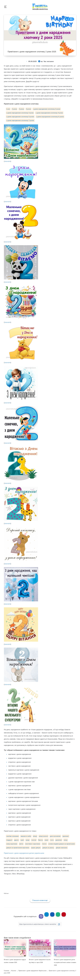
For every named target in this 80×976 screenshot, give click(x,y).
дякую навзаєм (61, 847)
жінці (35, 836)
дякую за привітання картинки (17, 847)
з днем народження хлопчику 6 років (50, 116)
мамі (46, 840)
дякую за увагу (48, 847)
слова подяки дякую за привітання (61, 844)
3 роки (21, 109)
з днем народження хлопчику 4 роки (49, 113)
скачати (7, 161)
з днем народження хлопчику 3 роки (20, 113)
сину (65, 840)
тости (44, 844)
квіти (21, 844)
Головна (6, 970)
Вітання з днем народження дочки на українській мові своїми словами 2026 (65, 962)
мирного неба (26, 836)
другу (16, 840)
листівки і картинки (32, 844)
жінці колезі (43, 836)
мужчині (66, 836)
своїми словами (12, 836)
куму (27, 840)
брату (40, 840)
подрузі (9, 840)
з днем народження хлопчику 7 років (20, 120)
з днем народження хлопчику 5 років (20, 116)
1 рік (8, 109)
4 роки (28, 109)
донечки (59, 840)
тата (51, 840)
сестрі (34, 840)
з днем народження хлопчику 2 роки (46, 109)
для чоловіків (55, 836)
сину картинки (11, 844)
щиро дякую (35, 847)
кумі (22, 840)
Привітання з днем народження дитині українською (24, 853)
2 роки (14, 109)
